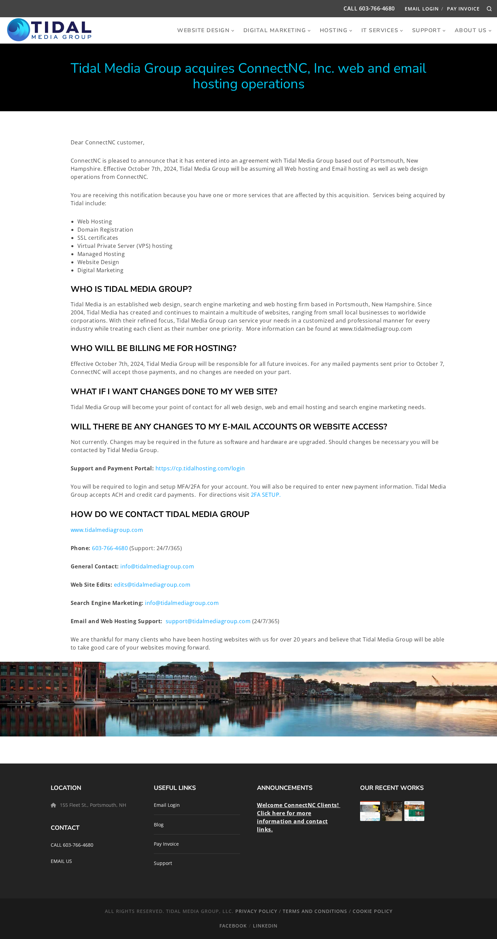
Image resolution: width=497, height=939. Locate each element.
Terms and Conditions (315, 911)
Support (163, 863)
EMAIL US (61, 861)
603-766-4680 (377, 8)
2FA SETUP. (266, 494)
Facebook (233, 925)
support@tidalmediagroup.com (208, 621)
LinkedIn (265, 925)
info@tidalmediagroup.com (157, 566)
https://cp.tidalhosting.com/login (200, 468)
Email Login (422, 8)
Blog (159, 824)
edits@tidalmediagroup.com (152, 584)
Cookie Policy (373, 911)
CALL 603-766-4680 (72, 845)
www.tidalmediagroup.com (108, 530)
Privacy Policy (256, 911)
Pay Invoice (463, 8)
